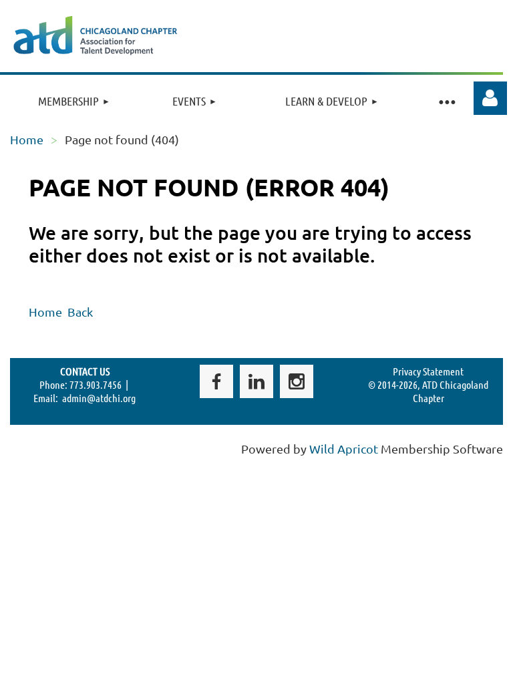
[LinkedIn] (256, 381)
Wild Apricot (343, 449)
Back (80, 312)
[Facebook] (216, 381)
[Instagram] (296, 381)
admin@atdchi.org (99, 397)
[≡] (447, 101)
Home (26, 139)
